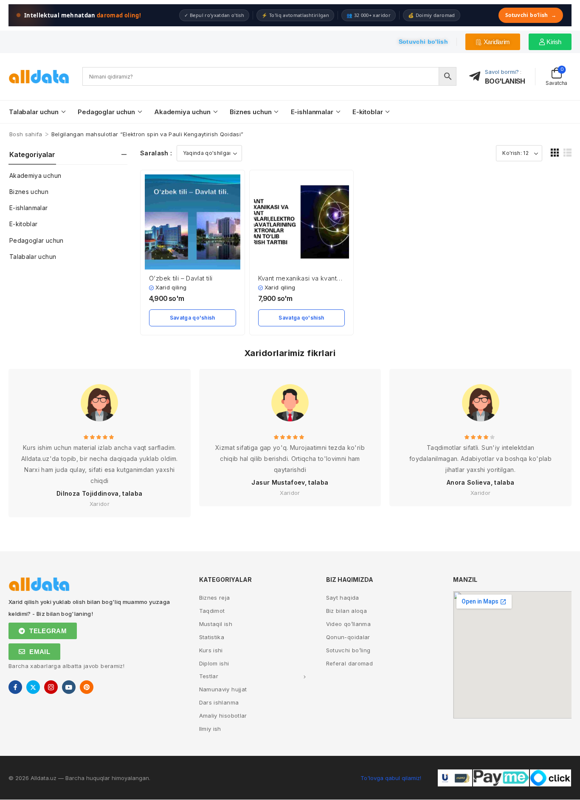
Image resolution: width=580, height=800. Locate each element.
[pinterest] (86, 687)
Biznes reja (214, 597)
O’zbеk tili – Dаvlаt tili (180, 278)
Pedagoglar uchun (106, 112)
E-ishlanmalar (312, 112)
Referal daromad (349, 663)
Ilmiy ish (210, 728)
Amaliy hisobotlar (223, 715)
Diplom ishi (214, 663)
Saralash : (156, 153)
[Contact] (477, 76)
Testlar (208, 676)
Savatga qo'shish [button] (192, 317)
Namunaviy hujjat (223, 689)
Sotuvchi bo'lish (530, 15)
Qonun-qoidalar (348, 637)
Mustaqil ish (215, 623)
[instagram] (51, 687)
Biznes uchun (250, 112)
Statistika (212, 637)
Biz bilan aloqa (346, 610)
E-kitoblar (367, 112)
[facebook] (15, 687)
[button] (555, 153)
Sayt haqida (342, 597)
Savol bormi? (502, 71)
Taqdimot (212, 610)
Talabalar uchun (34, 112)
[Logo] (39, 76)
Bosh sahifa (25, 134)
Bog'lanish (505, 81)
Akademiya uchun (182, 112)
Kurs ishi (211, 650)
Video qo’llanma (348, 623)
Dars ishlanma (219, 702)
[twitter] (33, 687)
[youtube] (69, 687)
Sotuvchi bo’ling (348, 650)
